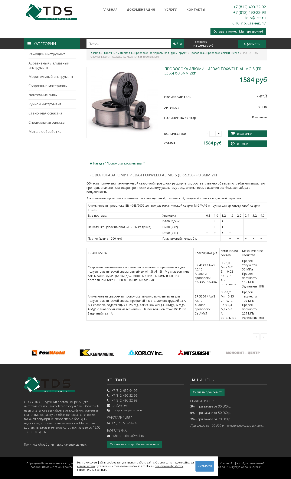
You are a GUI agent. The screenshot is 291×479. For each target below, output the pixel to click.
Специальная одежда (47, 122)
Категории (44, 43)
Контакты (196, 9)
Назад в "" (118, 163)
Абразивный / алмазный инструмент (49, 65)
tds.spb (116, 410)
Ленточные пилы (43, 95)
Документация (141, 9)
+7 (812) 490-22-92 (249, 6)
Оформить (252, 44)
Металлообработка (45, 131)
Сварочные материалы (48, 85)
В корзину (244, 134)
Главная (110, 9)
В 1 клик (242, 144)
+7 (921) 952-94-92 (124, 423)
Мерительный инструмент (51, 76)
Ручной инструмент (45, 104)
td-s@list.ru (255, 17)
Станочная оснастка (45, 113)
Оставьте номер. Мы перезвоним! (238, 31)
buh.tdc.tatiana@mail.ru (127, 436)
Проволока (197, 53)
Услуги (170, 9)
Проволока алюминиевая (222, 53)
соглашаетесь (86, 466)
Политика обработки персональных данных (55, 444)
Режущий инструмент (47, 54)
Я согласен (205, 466)
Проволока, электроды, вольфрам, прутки (160, 53)
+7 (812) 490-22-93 (249, 12)
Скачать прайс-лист (207, 392)
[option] (48, 352)
